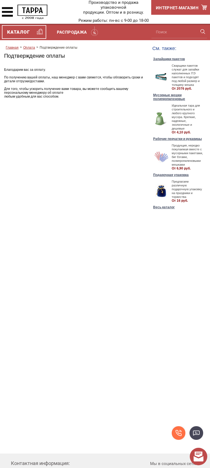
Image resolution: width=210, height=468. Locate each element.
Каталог (18, 32)
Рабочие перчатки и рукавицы (177, 139)
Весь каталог (164, 207)
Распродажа (72, 32)
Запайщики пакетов (169, 59)
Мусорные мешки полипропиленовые (169, 97)
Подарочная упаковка (171, 175)
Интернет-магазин (177, 7)
